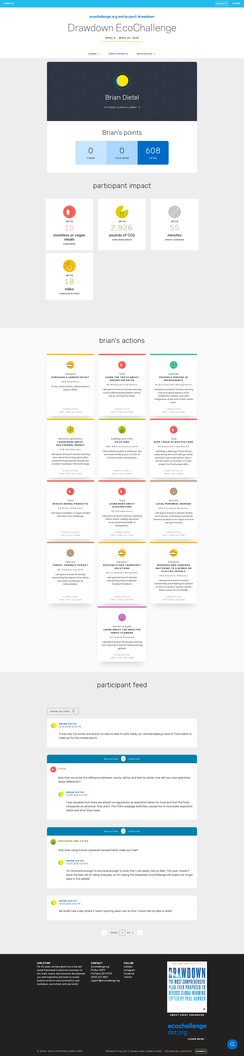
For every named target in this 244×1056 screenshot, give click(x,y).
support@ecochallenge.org (105, 980)
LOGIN (236, 3)
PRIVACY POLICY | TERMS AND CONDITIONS (134, 1051)
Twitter (128, 977)
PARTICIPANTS (118, 54)
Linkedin (128, 966)
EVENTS (9, 3)
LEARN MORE (196, 1039)
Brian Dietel (68, 724)
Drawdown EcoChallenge (122, 28)
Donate (222, 3)
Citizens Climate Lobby (120, 107)
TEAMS (92, 54)
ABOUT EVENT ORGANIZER (187, 1015)
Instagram (129, 970)
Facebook (129, 973)
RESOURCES (144, 54)
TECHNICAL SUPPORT (178, 1051)
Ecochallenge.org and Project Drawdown (122, 17)
